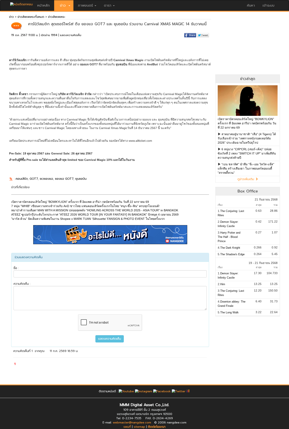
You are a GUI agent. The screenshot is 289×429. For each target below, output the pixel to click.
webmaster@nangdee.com (132, 422)
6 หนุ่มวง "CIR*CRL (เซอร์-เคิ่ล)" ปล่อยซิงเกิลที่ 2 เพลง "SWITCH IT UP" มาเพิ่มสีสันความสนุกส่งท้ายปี (247, 153)
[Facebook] (162, 391)
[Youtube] (126, 391)
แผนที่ (127, 427)
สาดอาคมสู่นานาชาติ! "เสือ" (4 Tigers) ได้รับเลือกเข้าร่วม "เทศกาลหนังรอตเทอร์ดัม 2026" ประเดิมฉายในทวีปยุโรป (247, 138)
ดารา (108, 5)
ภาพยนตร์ (85, 5)
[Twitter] (178, 391)
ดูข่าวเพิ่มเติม (246, 179)
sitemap (139, 427)
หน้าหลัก (43, 5)
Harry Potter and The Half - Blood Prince (229, 237)
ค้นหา (251, 5)
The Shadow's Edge (232, 254)
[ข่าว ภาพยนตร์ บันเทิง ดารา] (21, 3)
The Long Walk (229, 312)
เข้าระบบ (268, 5)
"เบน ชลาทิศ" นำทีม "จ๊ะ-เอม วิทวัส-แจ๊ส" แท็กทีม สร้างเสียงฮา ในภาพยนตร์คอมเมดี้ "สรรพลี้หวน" (246, 168)
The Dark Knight (230, 247)
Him (222, 284)
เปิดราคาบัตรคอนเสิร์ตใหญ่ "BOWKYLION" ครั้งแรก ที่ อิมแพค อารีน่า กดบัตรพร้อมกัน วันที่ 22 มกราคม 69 (247, 123)
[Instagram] (143, 391)
